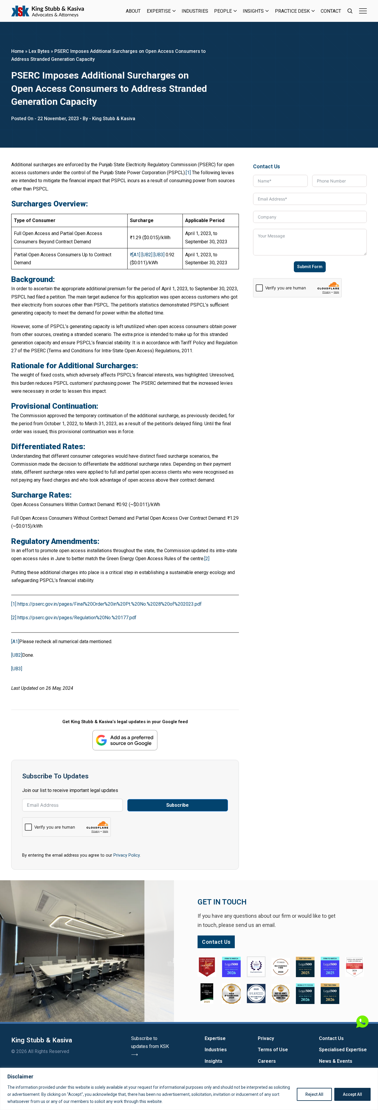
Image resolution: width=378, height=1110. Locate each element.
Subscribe (177, 805)
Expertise (159, 11)
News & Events (335, 1061)
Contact (331, 11)
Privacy (266, 1038)
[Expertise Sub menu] (174, 11)
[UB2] (146, 254)
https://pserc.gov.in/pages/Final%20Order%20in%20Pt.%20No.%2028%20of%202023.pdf (109, 604)
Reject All (314, 1094)
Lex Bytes (39, 51)
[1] (188, 172)
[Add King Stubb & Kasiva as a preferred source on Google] (124, 740)
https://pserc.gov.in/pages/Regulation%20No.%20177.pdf (76, 617)
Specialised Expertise (343, 1049)
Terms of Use (273, 1049)
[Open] (363, 11)
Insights (253, 11)
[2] (206, 558)
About (133, 11)
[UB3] (159, 254)
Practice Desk (292, 11)
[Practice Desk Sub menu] (313, 11)
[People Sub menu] (235, 11)
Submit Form (309, 266)
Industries (195, 11)
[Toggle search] (350, 11)
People (223, 11)
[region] (189, 1089)
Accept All (352, 1094)
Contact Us (331, 1038)
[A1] (136, 254)
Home (17, 51)
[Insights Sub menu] (267, 11)
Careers (267, 1061)
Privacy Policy (126, 855)
